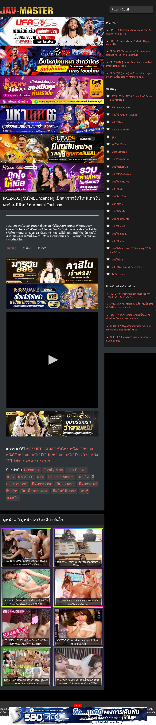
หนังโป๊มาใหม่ (119, 196)
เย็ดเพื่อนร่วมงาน (34, 491)
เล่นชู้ (84, 491)
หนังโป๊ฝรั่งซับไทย (120, 181)
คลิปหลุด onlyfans (121, 107)
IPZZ (11, 477)
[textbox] (131, 9)
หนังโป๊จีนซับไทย (120, 167)
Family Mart (53, 470)
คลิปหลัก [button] (11, 248)
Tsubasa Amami (61, 477)
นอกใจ (83, 477)
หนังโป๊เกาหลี (118, 226)
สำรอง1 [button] (27, 248)
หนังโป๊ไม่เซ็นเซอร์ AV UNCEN (127, 267)
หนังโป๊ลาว (117, 204)
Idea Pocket (76, 470)
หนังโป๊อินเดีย (118, 211)
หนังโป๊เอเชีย (118, 241)
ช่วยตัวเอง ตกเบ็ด (120, 129)
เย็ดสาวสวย (65, 484)
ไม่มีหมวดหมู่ (118, 274)
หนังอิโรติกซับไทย (121, 159)
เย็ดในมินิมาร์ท (64, 491)
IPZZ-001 (26, 477)
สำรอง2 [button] (41, 248)
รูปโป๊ (114, 137)
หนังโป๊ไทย (117, 259)
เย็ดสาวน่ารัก (41, 484)
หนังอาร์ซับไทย (119, 152)
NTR (41, 477)
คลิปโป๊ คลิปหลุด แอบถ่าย (124, 114)
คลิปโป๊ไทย (117, 122)
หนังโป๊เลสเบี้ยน (119, 233)
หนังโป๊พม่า (117, 189)
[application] (52, 360)
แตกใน (13, 498)
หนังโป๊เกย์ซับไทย (120, 219)
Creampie (32, 470)
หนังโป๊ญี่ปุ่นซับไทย (121, 174)
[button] (52, 360)
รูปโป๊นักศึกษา (119, 144)
